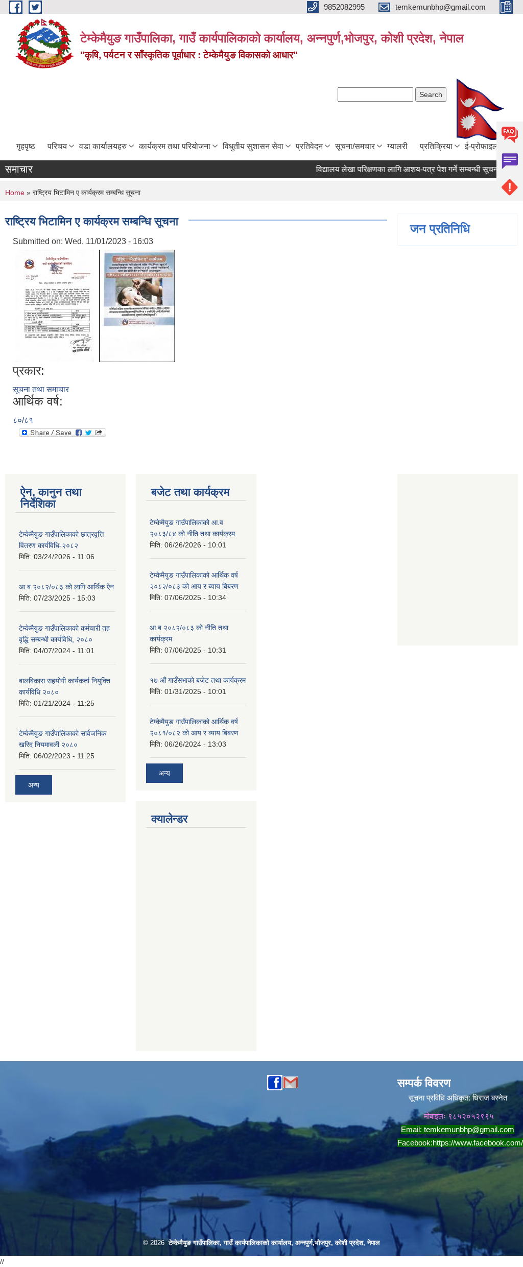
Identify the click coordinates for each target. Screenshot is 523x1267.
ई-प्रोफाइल (481, 146)
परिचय (57, 146)
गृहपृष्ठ (25, 146)
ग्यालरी (397, 146)
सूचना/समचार (355, 146)
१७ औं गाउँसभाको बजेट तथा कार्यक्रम (198, 680)
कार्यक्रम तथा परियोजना (174, 146)
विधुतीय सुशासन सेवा (253, 146)
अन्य (33, 785)
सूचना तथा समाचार (41, 389)
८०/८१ (23, 420)
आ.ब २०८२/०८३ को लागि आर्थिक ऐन (66, 587)
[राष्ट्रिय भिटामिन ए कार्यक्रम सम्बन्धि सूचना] (54, 305)
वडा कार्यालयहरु (103, 146)
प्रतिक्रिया (436, 146)
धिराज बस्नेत (489, 1097)
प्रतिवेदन (309, 146)
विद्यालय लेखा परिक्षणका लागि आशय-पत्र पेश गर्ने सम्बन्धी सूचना (395, 169)
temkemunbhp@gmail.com (469, 1129)
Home (15, 192)
